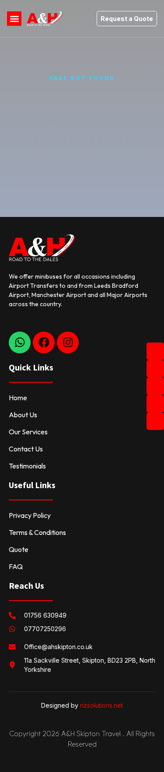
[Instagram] (68, 342)
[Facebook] (44, 342)
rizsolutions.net (101, 705)
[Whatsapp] (20, 342)
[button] (14, 18)
